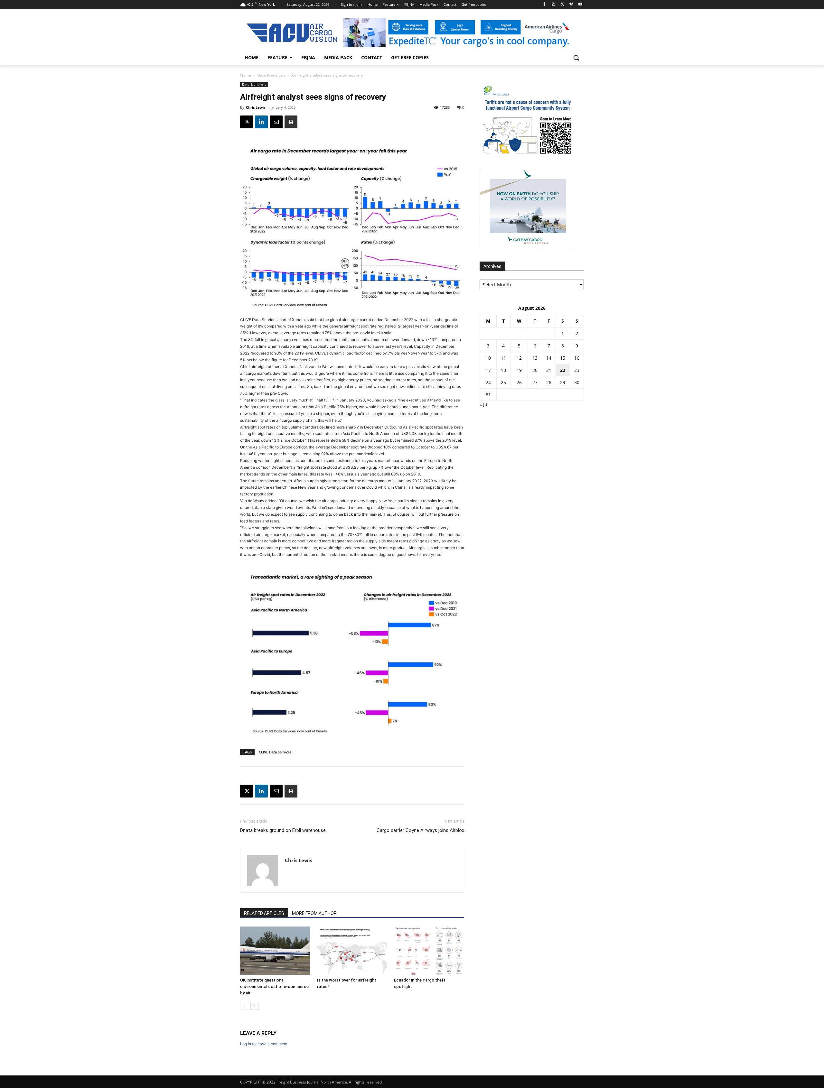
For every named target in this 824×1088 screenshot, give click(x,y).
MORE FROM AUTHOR (314, 913)
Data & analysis (271, 75)
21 (548, 370)
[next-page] (254, 1006)
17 (488, 370)
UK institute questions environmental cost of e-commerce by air (274, 986)
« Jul (484, 404)
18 (503, 370)
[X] (562, 4)
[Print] (291, 121)
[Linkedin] (261, 121)
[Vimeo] (571, 4)
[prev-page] (244, 1006)
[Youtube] (580, 4)
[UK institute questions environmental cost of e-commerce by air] (275, 951)
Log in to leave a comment (263, 1043)
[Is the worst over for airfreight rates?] (352, 951)
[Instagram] (553, 4)
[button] (576, 57)
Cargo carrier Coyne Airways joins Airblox (420, 830)
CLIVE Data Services (275, 752)
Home (245, 75)
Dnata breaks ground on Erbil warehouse (283, 830)
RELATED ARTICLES (264, 913)
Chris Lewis (255, 107)
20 (535, 370)
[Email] (276, 121)
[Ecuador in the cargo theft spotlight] (429, 951)
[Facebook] (544, 4)
